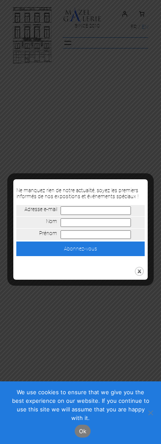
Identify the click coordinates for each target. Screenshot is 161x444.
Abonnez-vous (80, 249)
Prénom (48, 233)
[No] (150, 412)
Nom (51, 221)
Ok (83, 431)
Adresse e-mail (40, 209)
